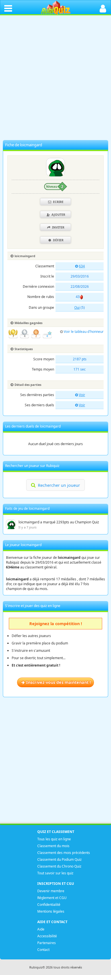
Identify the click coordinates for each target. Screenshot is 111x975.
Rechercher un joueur (59, 485)
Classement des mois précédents (63, 852)
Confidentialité (48, 904)
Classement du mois (53, 845)
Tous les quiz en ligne (54, 839)
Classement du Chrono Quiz (59, 866)
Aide (40, 929)
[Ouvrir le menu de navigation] (8, 8)
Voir (82, 394)
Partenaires (46, 942)
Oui (77, 307)
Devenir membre (50, 891)
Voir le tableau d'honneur (84, 331)
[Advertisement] (55, 79)
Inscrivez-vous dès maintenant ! (58, 682)
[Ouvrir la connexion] (102, 8)
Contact (43, 949)
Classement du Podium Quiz (59, 859)
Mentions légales (50, 911)
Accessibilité (47, 936)
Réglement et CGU (52, 897)
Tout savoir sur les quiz (55, 873)
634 (82, 266)
